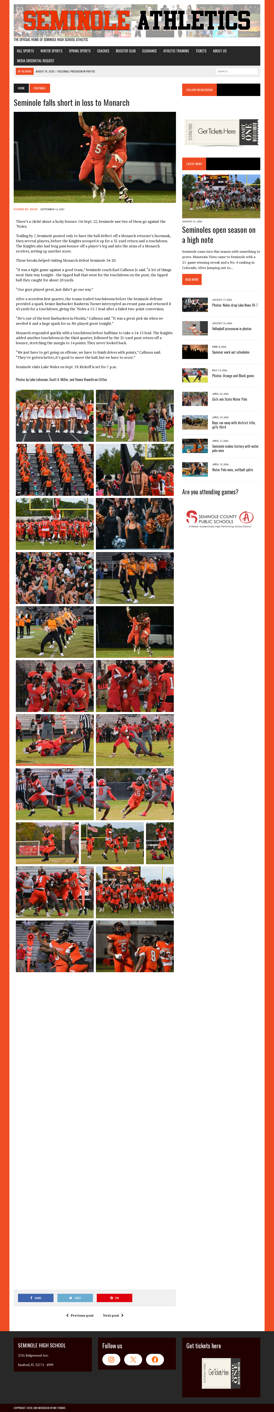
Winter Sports (51, 50)
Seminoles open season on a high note (219, 234)
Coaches (103, 50)
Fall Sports (25, 50)
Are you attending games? (210, 491)
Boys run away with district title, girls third (233, 425)
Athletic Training (176, 50)
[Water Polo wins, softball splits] (195, 473)
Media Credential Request (35, 60)
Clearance (149, 50)
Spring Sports (80, 50)
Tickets (201, 50)
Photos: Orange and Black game (233, 375)
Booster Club (126, 50)
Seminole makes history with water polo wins (235, 448)
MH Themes (59, 1408)
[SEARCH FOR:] (236, 70)
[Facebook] (155, 1359)
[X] (133, 1359)
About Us (219, 50)
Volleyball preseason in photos (232, 328)
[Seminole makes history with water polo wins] (195, 450)
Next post (111, 1315)
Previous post (82, 1315)
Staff (34, 209)
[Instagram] (111, 1359)
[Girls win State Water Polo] (195, 403)
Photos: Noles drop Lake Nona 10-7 (235, 305)
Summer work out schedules (231, 352)
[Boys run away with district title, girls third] (195, 426)
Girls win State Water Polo (229, 399)
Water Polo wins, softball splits (232, 469)
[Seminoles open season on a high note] (221, 215)
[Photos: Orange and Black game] (195, 379)
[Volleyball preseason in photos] (195, 332)
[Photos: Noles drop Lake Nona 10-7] (195, 309)
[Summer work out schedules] (195, 356)
